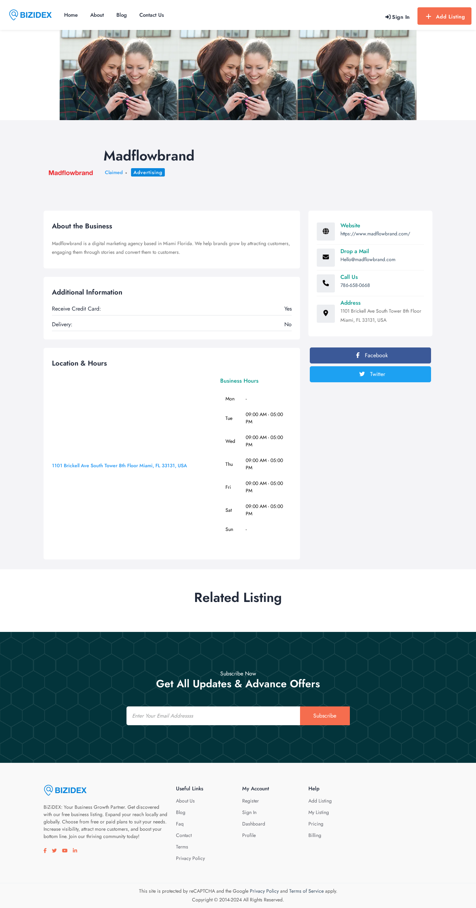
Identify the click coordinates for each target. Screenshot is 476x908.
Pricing (315, 823)
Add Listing (450, 17)
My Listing (318, 812)
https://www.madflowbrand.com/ (375, 233)
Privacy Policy (190, 858)
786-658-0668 (355, 285)
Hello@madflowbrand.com (368, 259)
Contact (184, 835)
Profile (249, 835)
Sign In (249, 812)
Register (250, 800)
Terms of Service (306, 890)
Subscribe (324, 716)
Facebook (375, 355)
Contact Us (151, 15)
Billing (314, 835)
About (97, 15)
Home (71, 15)
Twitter (376, 374)
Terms (182, 846)
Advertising (147, 172)
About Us (185, 800)
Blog (121, 15)
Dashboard (253, 823)
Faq (180, 823)
